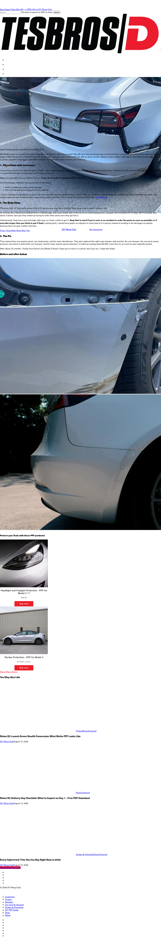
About (7, 915)
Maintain (9, 902)
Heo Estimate (101, 197)
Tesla (85, 215)
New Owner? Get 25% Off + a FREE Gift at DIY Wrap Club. (26, 9)
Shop (7, 912)
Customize (10, 896)
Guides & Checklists (85, 854)
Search (56, 12)
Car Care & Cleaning (14, 904)
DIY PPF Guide (11, 910)
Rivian (85, 731)
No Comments (95, 229)
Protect (79, 731)
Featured (94, 215)
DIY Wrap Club (69, 229)
